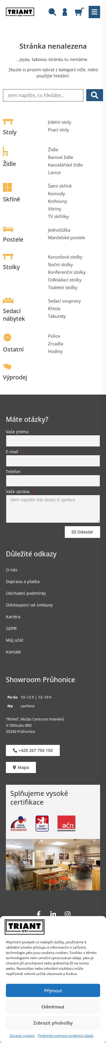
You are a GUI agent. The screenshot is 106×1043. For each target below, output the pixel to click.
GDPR (11, 628)
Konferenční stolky (67, 272)
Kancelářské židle (65, 165)
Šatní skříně (60, 186)
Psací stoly (58, 130)
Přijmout (53, 990)
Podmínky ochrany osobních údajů (65, 1035)
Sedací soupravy (64, 301)
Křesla (54, 308)
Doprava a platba (23, 581)
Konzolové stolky (65, 257)
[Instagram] (67, 914)
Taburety (57, 316)
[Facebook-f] (38, 914)
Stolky (11, 267)
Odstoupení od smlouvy (29, 605)
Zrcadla (55, 343)
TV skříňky (58, 216)
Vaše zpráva (18, 492)
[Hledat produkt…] (52, 12)
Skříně (11, 199)
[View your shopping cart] (82, 11)
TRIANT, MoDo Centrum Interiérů (35, 719)
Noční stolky (60, 264)
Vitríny (54, 209)
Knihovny (57, 201)
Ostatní (13, 349)
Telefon (13, 472)
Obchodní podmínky (26, 593)
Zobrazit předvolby (53, 1023)
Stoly (9, 132)
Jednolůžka (59, 230)
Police (54, 336)
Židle (9, 164)
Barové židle (60, 157)
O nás (11, 570)
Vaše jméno (17, 432)
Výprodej (15, 377)
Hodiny (55, 351)
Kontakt (13, 652)
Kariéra (13, 616)
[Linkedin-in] (53, 914)
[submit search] (94, 95)
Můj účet (14, 640)
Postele (13, 239)
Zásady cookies (22, 1035)
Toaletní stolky (62, 287)
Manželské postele (66, 237)
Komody (56, 193)
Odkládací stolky (65, 280)
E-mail (12, 452)
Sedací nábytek (14, 314)
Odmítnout (53, 1007)
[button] (94, 12)
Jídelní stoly (59, 122)
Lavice (54, 172)
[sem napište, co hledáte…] (43, 95)
